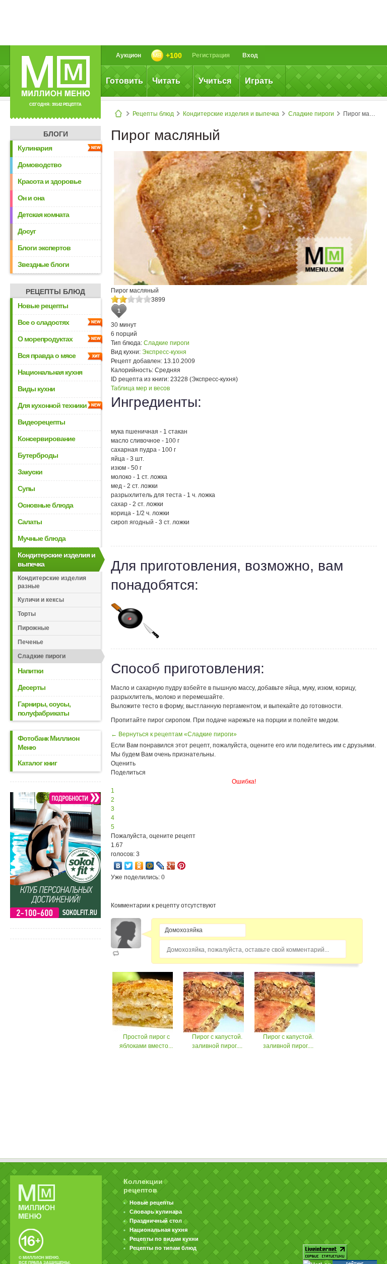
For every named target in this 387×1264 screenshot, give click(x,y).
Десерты (31, 687)
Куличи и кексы (41, 599)
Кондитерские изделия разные (52, 582)
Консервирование (46, 439)
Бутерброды (38, 455)
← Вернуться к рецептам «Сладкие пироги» (174, 734)
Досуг (27, 231)
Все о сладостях (43, 322)
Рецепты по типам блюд (163, 1248)
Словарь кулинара (156, 1212)
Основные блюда (45, 505)
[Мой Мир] (150, 865)
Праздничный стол (156, 1221)
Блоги (55, 134)
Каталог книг (37, 763)
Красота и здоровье (49, 181)
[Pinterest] (181, 865)
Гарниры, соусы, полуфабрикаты (44, 708)
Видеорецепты (41, 422)
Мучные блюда (42, 538)
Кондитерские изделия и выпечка (231, 113)
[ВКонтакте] (118, 865)
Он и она (31, 198)
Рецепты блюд (153, 113)
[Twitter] (128, 865)
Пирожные (33, 627)
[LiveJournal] (160, 865)
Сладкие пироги (311, 113)
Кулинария (35, 148)
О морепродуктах (45, 339)
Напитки (30, 671)
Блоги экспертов (44, 248)
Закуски (30, 472)
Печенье (30, 642)
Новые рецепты (43, 306)
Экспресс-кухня (164, 352)
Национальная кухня (50, 372)
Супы (26, 488)
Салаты (30, 522)
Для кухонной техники (52, 405)
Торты (27, 613)
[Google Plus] (171, 865)
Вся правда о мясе (47, 356)
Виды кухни (36, 389)
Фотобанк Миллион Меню (48, 742)
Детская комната (43, 214)
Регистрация (211, 55)
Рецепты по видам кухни (164, 1239)
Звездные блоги (43, 264)
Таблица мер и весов (140, 388)
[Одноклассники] (139, 865)
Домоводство (39, 165)
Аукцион (128, 55)
